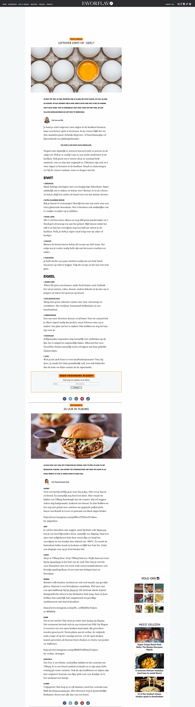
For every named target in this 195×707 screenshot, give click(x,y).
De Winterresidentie (59, 691)
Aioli (47, 356)
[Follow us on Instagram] (76, 400)
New (5, 4)
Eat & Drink (24, 4)
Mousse (48, 241)
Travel (42, 4)
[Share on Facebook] (65, 400)
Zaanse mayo (50, 350)
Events (50, 4)
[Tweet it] (70, 400)
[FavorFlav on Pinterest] (190, 4)
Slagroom (101, 530)
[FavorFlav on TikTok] (187, 4)
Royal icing (50, 217)
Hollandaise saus (52, 299)
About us (170, 4)
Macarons (49, 258)
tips (45, 330)
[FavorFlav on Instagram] (184, 4)
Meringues (49, 183)
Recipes (34, 4)
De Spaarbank (54, 562)
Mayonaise (49, 336)
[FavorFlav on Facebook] (181, 4)
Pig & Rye (83, 492)
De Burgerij (72, 590)
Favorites (12, 4)
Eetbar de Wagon (95, 620)
